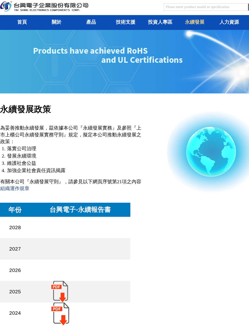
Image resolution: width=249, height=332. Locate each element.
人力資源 (229, 22)
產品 (91, 22)
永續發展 (195, 22)
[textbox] (206, 7)
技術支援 (125, 22)
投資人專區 (160, 22)
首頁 (22, 22)
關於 (57, 22)
